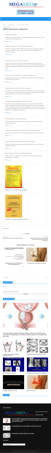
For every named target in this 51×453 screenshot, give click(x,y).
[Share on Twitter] (25, 233)
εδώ (11, 219)
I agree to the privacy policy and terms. (11, 291)
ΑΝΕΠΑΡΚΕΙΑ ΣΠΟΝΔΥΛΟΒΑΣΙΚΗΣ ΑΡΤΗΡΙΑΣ (36, 354)
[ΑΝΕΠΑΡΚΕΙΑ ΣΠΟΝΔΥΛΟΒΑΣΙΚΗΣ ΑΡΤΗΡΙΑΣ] (37, 346)
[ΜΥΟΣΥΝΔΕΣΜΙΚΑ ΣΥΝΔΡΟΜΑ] (13, 365)
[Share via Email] (28, 233)
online (11, 189)
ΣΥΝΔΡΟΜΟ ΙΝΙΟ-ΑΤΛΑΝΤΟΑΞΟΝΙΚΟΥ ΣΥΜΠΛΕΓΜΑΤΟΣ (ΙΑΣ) (11, 355)
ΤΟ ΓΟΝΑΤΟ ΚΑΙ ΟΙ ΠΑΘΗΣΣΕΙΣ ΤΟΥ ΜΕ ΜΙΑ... (36, 263)
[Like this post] (23, 233)
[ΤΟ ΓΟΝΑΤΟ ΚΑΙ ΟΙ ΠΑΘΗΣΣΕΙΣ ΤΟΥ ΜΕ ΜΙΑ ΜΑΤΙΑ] (36, 255)
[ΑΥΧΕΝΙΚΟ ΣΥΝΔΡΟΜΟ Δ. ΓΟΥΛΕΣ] (13, 382)
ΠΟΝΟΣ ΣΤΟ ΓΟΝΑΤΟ (31, 390)
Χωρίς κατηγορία (11, 24)
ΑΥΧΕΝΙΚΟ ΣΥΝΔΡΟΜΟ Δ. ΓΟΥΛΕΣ (10, 390)
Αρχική (4, 24)
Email (4, 286)
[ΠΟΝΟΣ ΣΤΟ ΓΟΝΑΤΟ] (37, 382)
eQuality (36, 450)
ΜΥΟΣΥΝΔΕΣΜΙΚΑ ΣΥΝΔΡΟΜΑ (9, 373)
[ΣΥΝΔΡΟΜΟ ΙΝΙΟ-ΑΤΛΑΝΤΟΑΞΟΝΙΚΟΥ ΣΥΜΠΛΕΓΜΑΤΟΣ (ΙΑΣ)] (13, 346)
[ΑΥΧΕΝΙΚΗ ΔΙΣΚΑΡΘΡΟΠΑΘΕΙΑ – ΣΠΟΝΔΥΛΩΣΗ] (37, 365)
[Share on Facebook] (24, 233)
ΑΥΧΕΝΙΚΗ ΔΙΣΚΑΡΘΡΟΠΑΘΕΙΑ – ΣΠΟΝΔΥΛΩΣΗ (37, 373)
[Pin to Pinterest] (27, 233)
